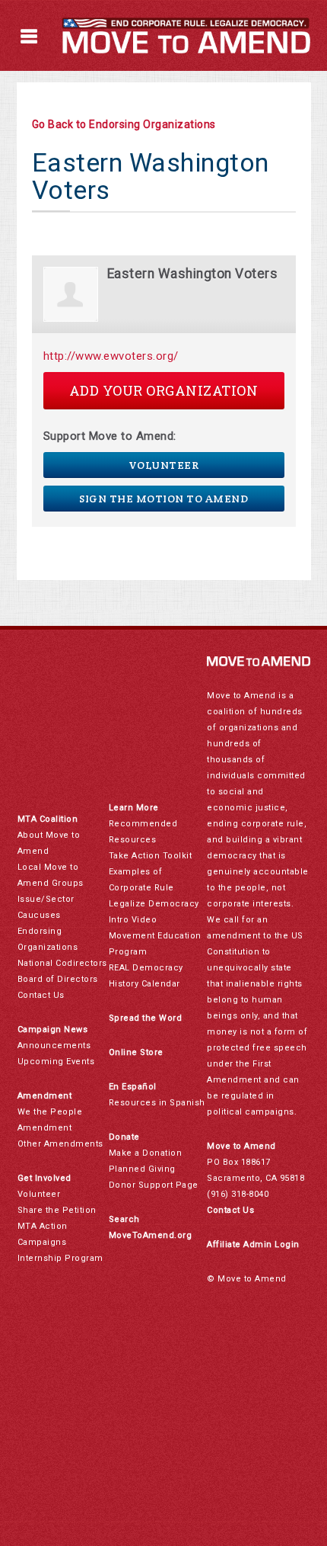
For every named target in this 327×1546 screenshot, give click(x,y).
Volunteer (164, 465)
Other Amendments (60, 1144)
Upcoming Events (56, 1061)
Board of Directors (57, 979)
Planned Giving (142, 1169)
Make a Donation (146, 1153)
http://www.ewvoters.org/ (111, 356)
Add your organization (164, 390)
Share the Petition (57, 1210)
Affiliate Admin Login (253, 1244)
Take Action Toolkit (150, 856)
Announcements (54, 1045)
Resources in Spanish (157, 1103)
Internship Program (60, 1258)
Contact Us (41, 995)
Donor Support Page (153, 1185)
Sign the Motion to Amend (163, 498)
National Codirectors (62, 963)
